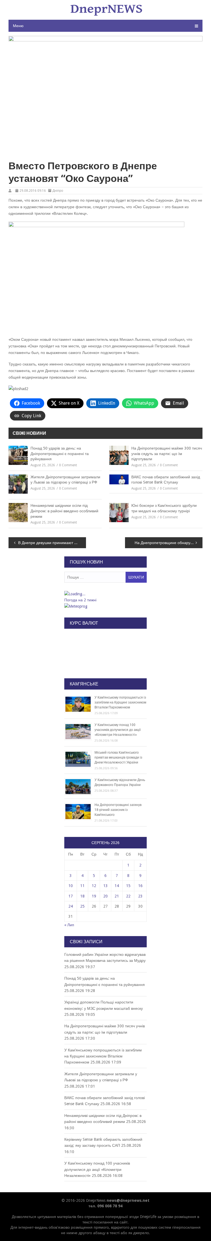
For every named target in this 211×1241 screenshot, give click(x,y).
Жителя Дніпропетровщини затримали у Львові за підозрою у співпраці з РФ (65, 480)
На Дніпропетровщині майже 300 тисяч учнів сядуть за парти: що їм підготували (166, 453)
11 (82, 885)
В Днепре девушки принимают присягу (52, 543)
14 (117, 885)
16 (140, 885)
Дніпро (57, 191)
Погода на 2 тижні (80, 600)
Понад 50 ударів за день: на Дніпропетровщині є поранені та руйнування (59, 453)
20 (105, 896)
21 (117, 896)
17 (70, 896)
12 (94, 885)
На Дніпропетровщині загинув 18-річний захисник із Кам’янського (118, 810)
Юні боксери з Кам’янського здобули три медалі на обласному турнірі (164, 508)
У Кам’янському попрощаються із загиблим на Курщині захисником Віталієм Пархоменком (120, 702)
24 (70, 906)
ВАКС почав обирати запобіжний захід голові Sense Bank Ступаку (165, 480)
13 (105, 885)
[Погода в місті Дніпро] (105, 594)
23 (140, 896)
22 (128, 896)
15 (128, 885)
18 (82, 896)
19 (94, 896)
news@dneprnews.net (128, 1200)
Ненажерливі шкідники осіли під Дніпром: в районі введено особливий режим (64, 510)
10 (70, 885)
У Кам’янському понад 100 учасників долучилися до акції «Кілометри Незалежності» (118, 730)
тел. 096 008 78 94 (105, 1206)
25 (82, 906)
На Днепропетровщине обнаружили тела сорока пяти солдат (169, 543)
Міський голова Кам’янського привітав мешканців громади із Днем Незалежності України (118, 757)
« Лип (69, 925)
